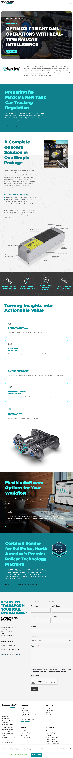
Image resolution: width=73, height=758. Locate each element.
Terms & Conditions (7, 741)
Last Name (56, 606)
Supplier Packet (51, 739)
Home (7, 18)
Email (33, 616)
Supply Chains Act (52, 741)
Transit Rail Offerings (27, 719)
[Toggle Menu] (70, 2)
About (48, 708)
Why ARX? (23, 731)
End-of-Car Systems (26, 712)
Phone (33, 626)
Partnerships (24, 735)
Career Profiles (25, 733)
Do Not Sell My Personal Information (18, 754)
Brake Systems (25, 710)
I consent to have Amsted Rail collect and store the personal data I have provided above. (52, 670)
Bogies (22, 708)
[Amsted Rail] (9, 709)
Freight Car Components (28, 715)
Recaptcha (35, 676)
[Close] (70, 748)
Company (56, 616)
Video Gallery (50, 733)
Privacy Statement (7, 742)
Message (35, 646)
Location (35, 636)
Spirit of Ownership (52, 717)
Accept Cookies (36, 754)
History (48, 712)
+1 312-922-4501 (10, 727)
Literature (49, 735)
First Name (36, 606)
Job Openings (26, 737)
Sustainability (50, 710)
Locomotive (24, 717)
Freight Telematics (26, 721)
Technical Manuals (52, 737)
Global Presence (51, 715)
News (47, 731)
